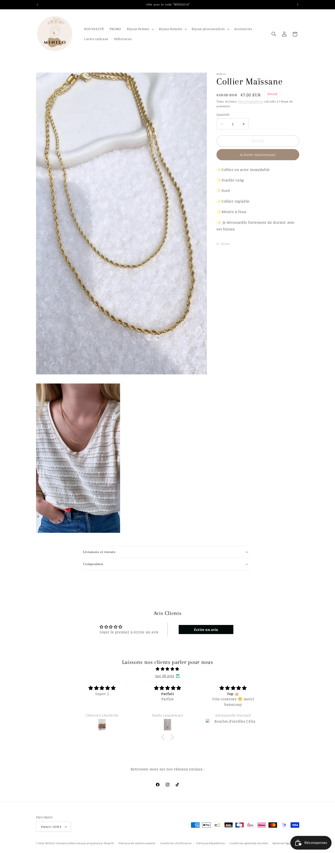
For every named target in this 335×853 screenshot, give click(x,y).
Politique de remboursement (137, 843)
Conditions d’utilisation (176, 843)
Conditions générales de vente (248, 843)
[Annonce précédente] (37, 4)
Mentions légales (283, 843)
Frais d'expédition (250, 101)
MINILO (50, 843)
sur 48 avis (164, 675)
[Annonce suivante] (298, 4)
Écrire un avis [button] (206, 629)
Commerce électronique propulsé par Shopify (85, 843)
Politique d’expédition (210, 843)
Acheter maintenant (258, 154)
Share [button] (225, 244)
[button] (140, 29)
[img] (167, 669)
